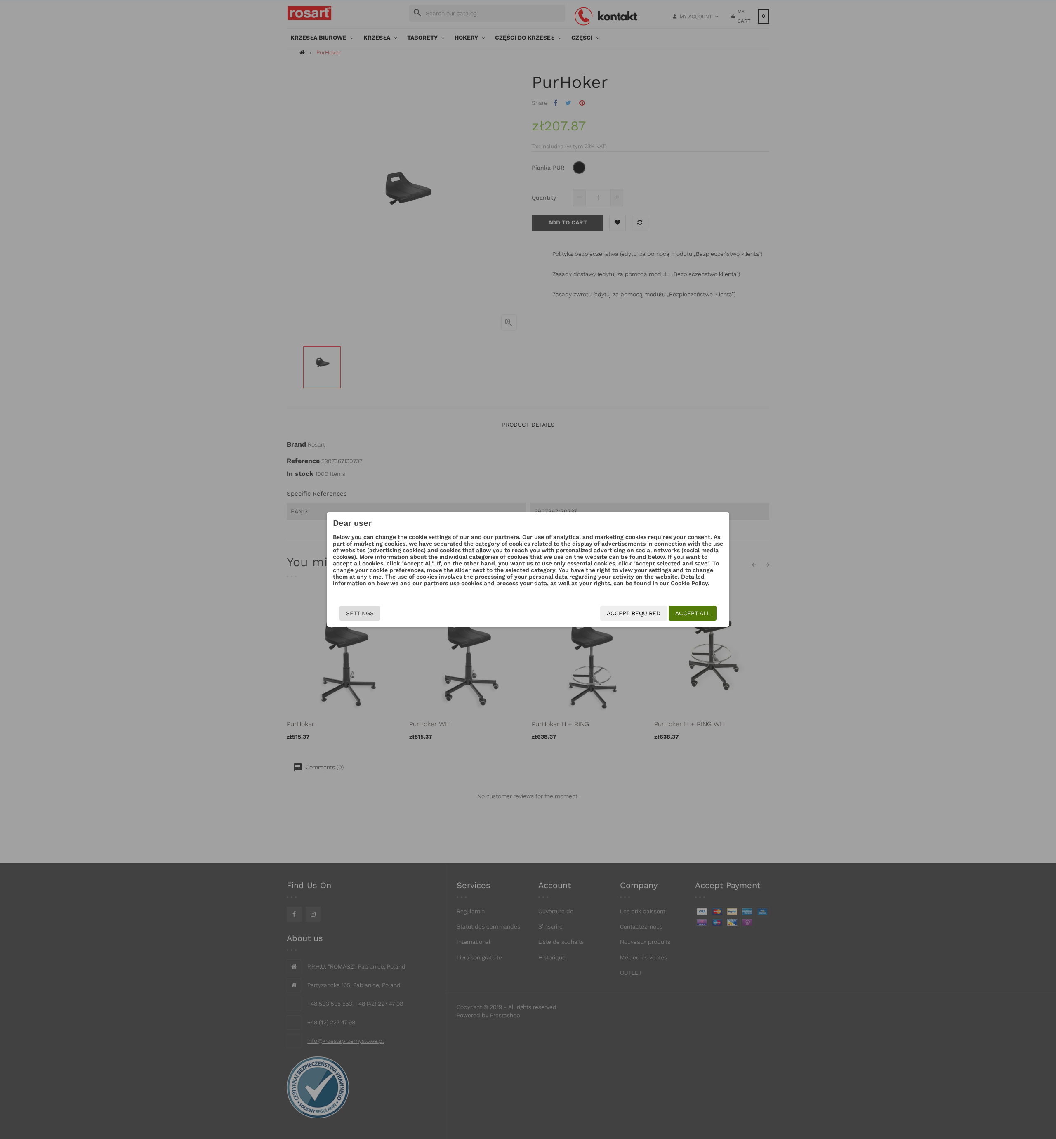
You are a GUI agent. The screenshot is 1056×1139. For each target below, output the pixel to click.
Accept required (633, 613)
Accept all (692, 613)
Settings (360, 613)
